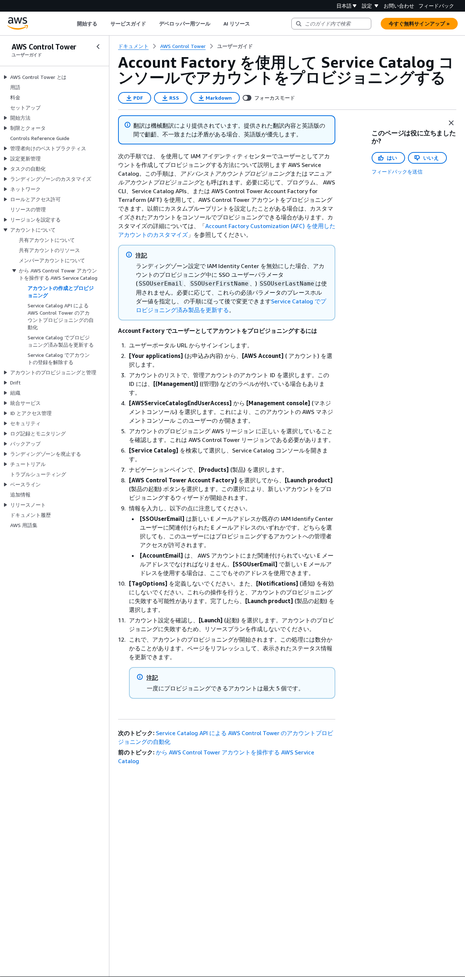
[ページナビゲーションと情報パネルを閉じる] (451, 123)
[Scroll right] (255, 23)
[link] (235, 46)
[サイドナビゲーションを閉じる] (98, 46)
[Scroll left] (71, 23)
